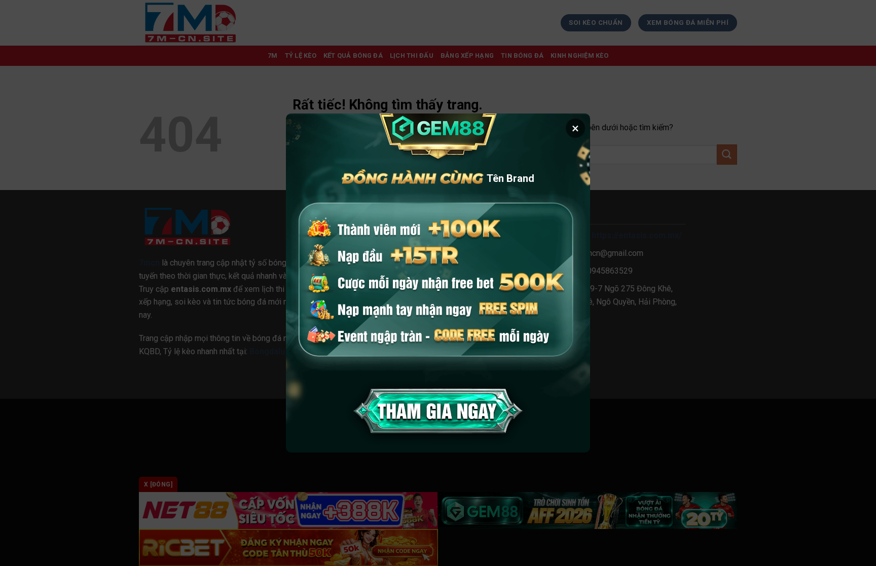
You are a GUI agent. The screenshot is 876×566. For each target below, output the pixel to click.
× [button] (575, 128)
